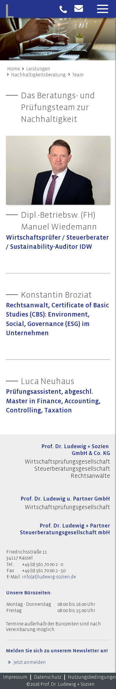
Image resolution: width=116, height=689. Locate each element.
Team (78, 75)
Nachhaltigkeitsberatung (38, 75)
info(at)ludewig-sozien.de (49, 577)
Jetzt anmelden (29, 662)
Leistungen (38, 69)
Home (13, 69)
